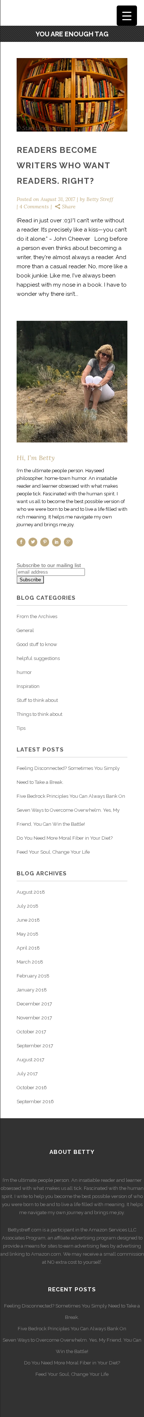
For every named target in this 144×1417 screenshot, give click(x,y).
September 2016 (35, 1101)
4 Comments (34, 206)
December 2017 (34, 1004)
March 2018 (30, 962)
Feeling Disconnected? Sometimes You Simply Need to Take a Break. (72, 1311)
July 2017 (27, 1073)
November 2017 (34, 1017)
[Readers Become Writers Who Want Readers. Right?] (72, 95)
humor (24, 672)
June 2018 (28, 920)
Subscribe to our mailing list (49, 565)
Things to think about (39, 714)
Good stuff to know (37, 644)
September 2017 (35, 1045)
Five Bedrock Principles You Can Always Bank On (71, 796)
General (25, 630)
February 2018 (33, 976)
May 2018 (27, 934)
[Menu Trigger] (127, 16)
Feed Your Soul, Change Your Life (53, 852)
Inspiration (28, 686)
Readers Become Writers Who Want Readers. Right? (63, 165)
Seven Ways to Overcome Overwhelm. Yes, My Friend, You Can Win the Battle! (72, 1345)
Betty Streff (99, 199)
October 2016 (32, 1087)
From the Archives (37, 616)
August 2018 (31, 892)
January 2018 (32, 990)
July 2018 (27, 906)
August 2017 (30, 1059)
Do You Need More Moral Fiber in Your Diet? (65, 838)
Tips (21, 728)
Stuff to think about (37, 700)
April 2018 (28, 948)
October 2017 (31, 1031)
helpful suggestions (38, 658)
